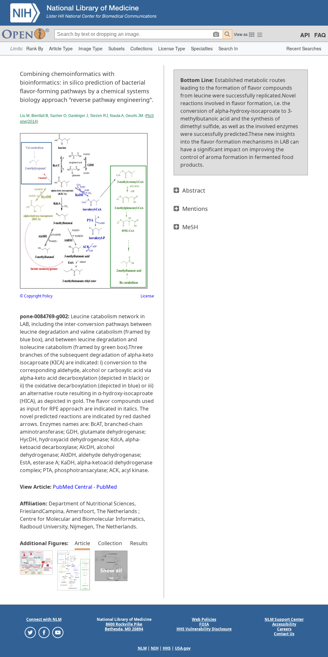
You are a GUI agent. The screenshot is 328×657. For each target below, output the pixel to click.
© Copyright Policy (36, 296)
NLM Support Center (284, 619)
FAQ (320, 35)
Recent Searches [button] (303, 48)
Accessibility (284, 624)
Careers (284, 629)
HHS (167, 648)
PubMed (106, 486)
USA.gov (183, 648)
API (305, 35)
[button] (35, 48)
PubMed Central (72, 486)
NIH (155, 648)
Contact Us (284, 633)
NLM (142, 648)
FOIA (204, 624)
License (147, 296)
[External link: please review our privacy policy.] (30, 632)
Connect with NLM (44, 619)
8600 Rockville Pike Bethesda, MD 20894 (124, 626)
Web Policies (204, 619)
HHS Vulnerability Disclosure (204, 629)
